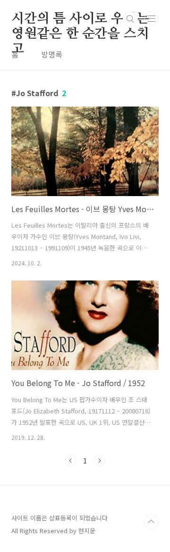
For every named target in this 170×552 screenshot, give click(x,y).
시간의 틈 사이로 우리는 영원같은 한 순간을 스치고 (80, 19)
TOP (151, 521)
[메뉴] (151, 18)
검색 (130, 19)
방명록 (51, 54)
